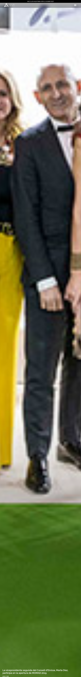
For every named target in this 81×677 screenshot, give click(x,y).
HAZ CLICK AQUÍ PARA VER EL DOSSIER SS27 (40, 1)
